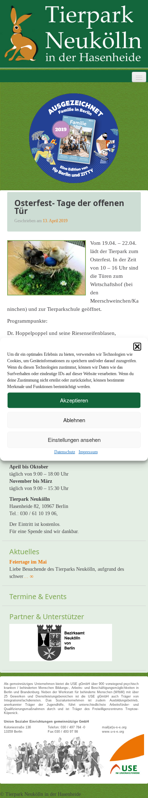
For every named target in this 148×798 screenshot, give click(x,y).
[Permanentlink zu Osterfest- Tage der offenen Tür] (46, 267)
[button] (137, 346)
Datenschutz (64, 451)
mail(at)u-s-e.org (114, 727)
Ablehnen (74, 420)
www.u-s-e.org (113, 731)
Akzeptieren (74, 400)
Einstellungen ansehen (74, 439)
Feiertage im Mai (28, 562)
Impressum (88, 451)
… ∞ (28, 576)
